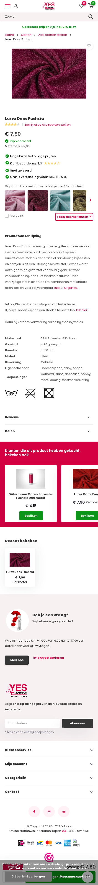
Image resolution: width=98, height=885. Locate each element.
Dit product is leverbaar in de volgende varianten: (44, 186)
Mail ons (16, 660)
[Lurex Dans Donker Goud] (83, 200)
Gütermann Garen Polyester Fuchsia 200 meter (30, 496)
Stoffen (26, 35)
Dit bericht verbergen (28, 876)
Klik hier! (82, 310)
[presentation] (89, 200)
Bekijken (31, 515)
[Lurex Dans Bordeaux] (38, 200)
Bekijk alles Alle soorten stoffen (48, 124)
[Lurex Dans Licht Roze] (15, 200)
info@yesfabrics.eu (48, 658)
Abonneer (77, 723)
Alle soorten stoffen (52, 35)
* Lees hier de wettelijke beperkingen (29, 732)
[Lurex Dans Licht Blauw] (60, 200)
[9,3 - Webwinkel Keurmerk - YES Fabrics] (49, 857)
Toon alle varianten (72, 217)
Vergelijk (16, 215)
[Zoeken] (90, 16)
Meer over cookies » (75, 876)
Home (9, 35)
